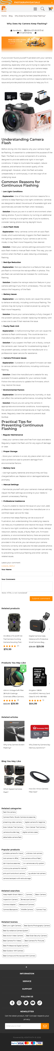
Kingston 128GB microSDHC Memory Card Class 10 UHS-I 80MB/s (39, 694)
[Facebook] (12, 1003)
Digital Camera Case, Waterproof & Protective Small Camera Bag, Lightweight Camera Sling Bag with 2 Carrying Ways (39, 639)
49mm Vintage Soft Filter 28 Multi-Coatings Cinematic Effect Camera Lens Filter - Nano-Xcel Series (13, 694)
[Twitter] (26, 1003)
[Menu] (35, 9)
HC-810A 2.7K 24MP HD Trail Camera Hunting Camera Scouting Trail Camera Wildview (12, 639)
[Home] (4, 9)
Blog (11, 16)
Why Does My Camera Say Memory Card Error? (39, 746)
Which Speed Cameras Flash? (12, 790)
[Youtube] (32, 1003)
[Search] (42, 9)
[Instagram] (19, 1003)
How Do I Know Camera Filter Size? (38, 790)
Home (4, 16)
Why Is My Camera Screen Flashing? (13, 746)
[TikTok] (39, 1003)
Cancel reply (8, 566)
